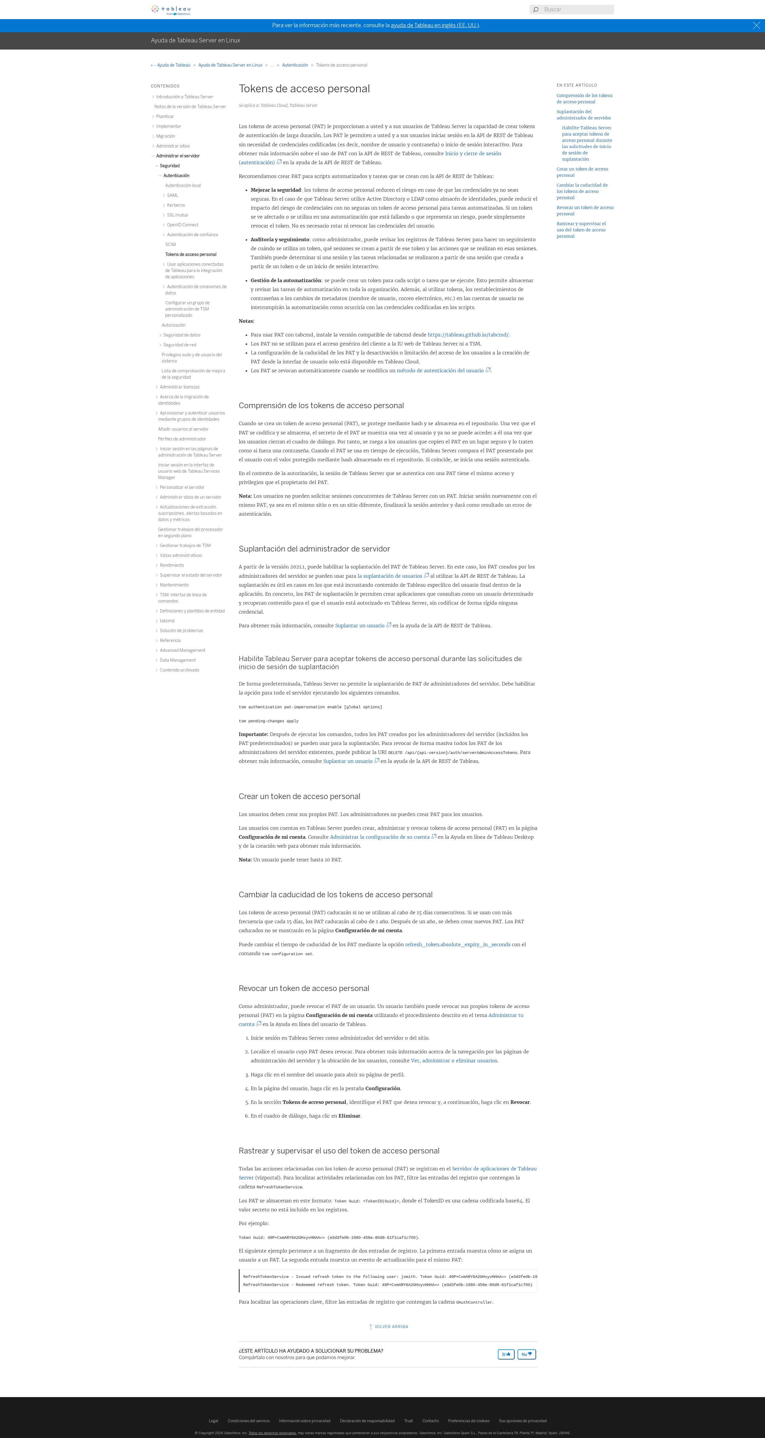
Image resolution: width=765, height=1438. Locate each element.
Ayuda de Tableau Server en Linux (230, 65)
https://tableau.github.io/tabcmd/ (468, 335)
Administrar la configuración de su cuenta (381, 837)
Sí (504, 1354)
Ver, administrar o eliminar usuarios (454, 1061)
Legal (213, 1421)
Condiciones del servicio (249, 1421)
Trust (408, 1421)
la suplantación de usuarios (391, 576)
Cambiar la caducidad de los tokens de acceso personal (582, 191)
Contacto (431, 1421)
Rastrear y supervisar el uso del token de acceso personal (581, 230)
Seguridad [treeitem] (169, 165)
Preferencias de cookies (468, 1421)
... (272, 65)
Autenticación (295, 65)
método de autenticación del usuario (441, 371)
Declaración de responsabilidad (367, 1421)
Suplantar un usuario (361, 626)
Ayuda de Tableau (173, 65)
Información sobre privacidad (305, 1421)
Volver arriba (391, 1327)
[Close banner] (757, 25)
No (525, 1354)
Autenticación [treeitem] (176, 175)
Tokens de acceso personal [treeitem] (190, 254)
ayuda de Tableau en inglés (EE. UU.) (435, 25)
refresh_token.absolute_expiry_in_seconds (457, 944)
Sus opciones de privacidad (523, 1421)
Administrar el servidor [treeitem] (177, 156)
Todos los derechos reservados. (273, 1433)
